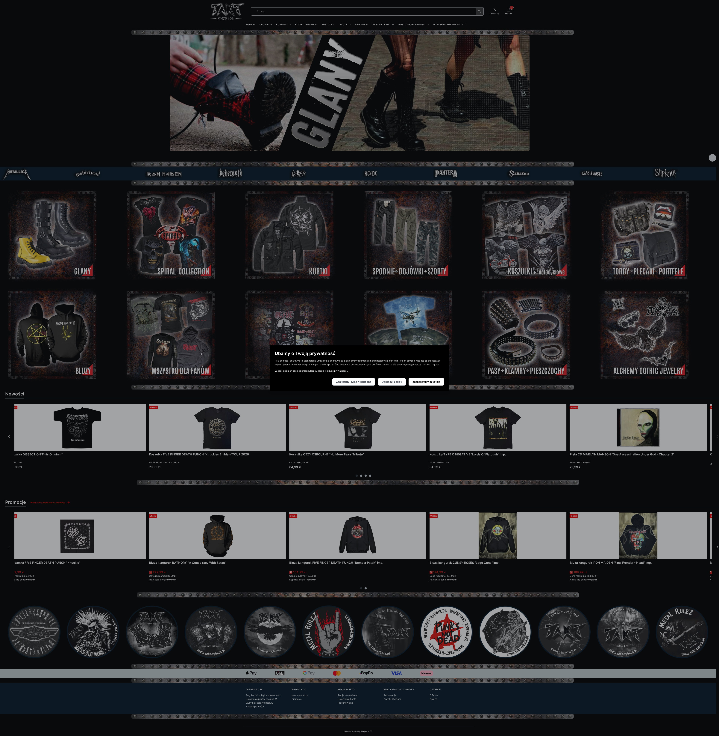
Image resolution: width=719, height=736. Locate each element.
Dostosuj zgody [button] (392, 381)
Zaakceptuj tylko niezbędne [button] (353, 381)
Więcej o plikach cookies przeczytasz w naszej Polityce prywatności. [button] (311, 370)
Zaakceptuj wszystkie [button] (426, 381)
